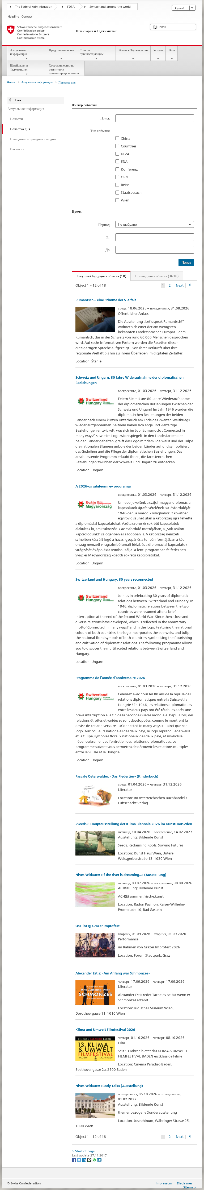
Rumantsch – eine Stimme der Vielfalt (105, 300)
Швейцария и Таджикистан (19, 67)
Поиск (105, 118)
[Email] (99, 1160)
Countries (128, 146)
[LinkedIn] (84, 1160)
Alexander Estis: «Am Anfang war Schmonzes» (112, 973)
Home (11, 82)
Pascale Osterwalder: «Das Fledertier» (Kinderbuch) (116, 776)
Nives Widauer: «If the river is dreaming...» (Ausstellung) (120, 875)
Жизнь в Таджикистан (133, 50)
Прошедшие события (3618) (156, 276)
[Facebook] (74, 1160)
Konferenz (129, 169)
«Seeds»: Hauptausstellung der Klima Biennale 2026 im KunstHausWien (133, 824)
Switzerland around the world (110, 7)
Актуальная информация (18, 52)
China (125, 138)
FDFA (71, 7)
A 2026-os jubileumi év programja (103, 486)
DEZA (125, 154)
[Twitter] (79, 1160)
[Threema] (89, 1160)
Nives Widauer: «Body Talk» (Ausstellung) (109, 1086)
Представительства (61, 50)
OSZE (125, 177)
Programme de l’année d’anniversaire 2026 (110, 678)
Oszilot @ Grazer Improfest (97, 926)
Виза (172, 50)
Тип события (100, 131)
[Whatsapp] (94, 1160)
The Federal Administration (33, 7)
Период (104, 224)
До (107, 249)
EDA (124, 161)
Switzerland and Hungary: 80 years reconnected (114, 579)
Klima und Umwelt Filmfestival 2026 (105, 1029)
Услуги (158, 50)
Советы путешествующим (92, 52)
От (108, 237)
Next (180, 285)
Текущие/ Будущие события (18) (99, 276)
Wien (125, 200)
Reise (125, 185)
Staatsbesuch (131, 192)
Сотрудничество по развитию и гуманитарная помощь (64, 69)
